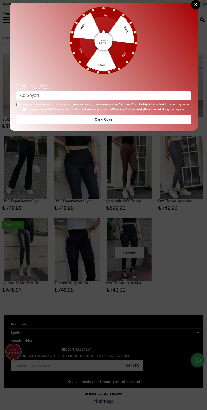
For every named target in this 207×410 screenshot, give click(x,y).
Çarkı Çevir (103, 119)
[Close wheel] (195, 4)
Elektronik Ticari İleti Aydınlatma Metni (142, 104)
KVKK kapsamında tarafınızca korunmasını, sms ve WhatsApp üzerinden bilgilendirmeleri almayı (108, 109)
